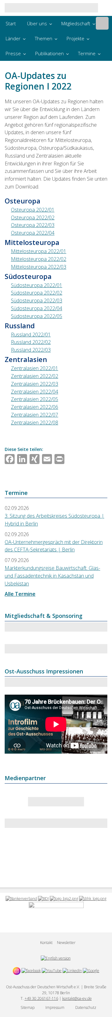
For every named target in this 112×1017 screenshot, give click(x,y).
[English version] (56, 958)
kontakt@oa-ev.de (77, 998)
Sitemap (28, 1007)
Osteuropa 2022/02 (32, 217)
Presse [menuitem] (13, 53)
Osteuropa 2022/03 (32, 225)
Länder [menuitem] (13, 38)
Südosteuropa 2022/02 (36, 292)
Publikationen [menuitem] (49, 53)
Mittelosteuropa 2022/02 (38, 259)
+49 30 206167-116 (41, 998)
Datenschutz (85, 1007)
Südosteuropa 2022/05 (36, 316)
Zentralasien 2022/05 (34, 399)
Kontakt (46, 942)
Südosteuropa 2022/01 (36, 285)
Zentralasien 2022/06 (34, 406)
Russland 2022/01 (31, 334)
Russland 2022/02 (31, 342)
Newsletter (66, 942)
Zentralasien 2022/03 (34, 383)
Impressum (54, 1007)
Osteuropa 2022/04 (32, 232)
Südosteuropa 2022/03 (36, 300)
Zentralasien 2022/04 (34, 391)
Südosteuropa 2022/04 (36, 308)
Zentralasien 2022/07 (34, 414)
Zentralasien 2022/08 (34, 422)
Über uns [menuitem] (37, 23)
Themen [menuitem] (43, 38)
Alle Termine (20, 593)
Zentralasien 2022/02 (34, 376)
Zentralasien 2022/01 (34, 368)
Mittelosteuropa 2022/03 (38, 266)
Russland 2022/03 (31, 349)
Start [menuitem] (11, 23)
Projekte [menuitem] (75, 38)
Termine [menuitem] (87, 53)
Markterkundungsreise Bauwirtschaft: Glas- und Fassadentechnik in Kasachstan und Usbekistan (52, 576)
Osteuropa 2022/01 (32, 209)
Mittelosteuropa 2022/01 (38, 251)
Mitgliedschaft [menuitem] (75, 23)
